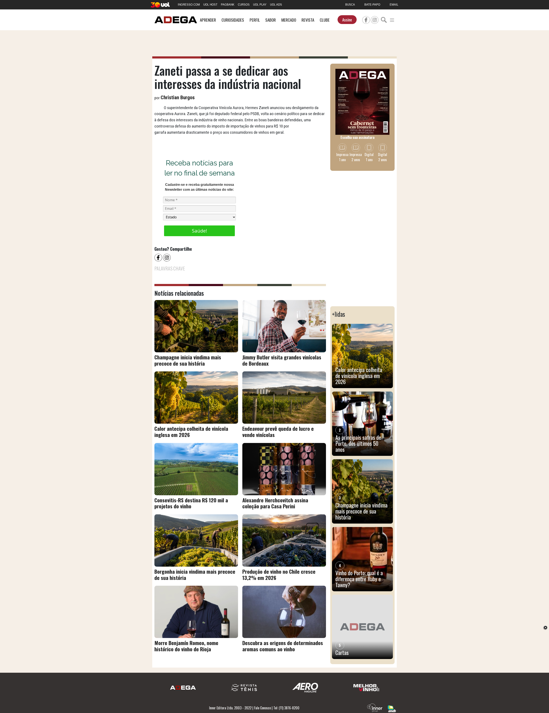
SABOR (270, 20)
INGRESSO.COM (189, 4)
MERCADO (288, 20)
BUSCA (350, 4)
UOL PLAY (260, 4)
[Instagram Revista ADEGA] (374, 19)
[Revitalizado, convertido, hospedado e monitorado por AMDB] (392, 708)
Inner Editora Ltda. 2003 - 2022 (230, 707)
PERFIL (255, 20)
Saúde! (199, 230)
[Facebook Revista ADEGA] (366, 19)
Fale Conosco (262, 707)
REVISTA (308, 20)
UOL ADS (276, 4)
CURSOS (244, 4)
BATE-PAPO (372, 4)
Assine (347, 20)
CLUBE (325, 20)
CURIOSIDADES (233, 20)
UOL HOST (210, 4)
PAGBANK (227, 4)
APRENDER (208, 20)
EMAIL (394, 4)
